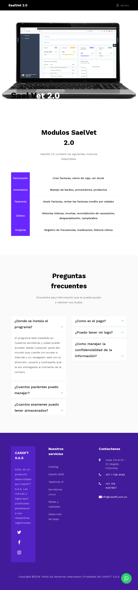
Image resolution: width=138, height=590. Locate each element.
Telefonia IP (56, 481)
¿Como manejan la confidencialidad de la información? (93, 350)
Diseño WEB (56, 474)
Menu (124, 5)
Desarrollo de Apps (55, 517)
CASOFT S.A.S (110, 576)
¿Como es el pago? (90, 321)
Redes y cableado (54, 504)
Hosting (53, 466)
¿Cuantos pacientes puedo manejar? (36, 390)
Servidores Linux (55, 492)
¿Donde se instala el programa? (31, 324)
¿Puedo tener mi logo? (94, 332)
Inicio (18, 87)
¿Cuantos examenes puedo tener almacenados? (36, 407)
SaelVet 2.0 (17, 5)
